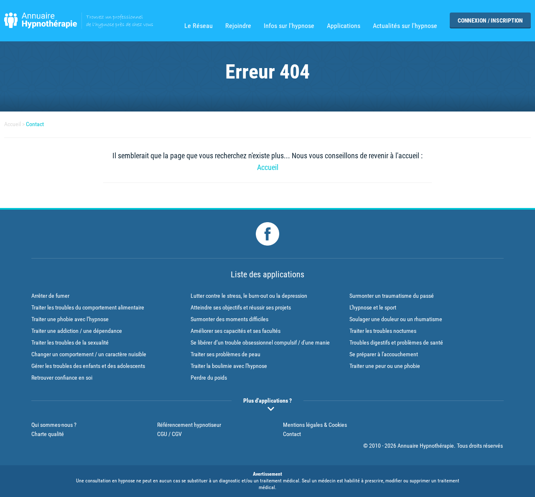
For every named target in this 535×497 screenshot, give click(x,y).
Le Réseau (198, 25)
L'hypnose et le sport (372, 307)
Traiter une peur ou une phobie (384, 366)
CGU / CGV (169, 434)
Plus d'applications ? (267, 400)
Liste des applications (267, 274)
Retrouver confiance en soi (61, 377)
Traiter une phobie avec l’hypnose (70, 319)
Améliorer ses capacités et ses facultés (235, 330)
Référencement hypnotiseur (189, 424)
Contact (35, 124)
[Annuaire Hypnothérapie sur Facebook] (267, 234)
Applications (343, 25)
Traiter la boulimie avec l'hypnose (229, 366)
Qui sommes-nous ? (53, 424)
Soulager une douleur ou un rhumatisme (395, 319)
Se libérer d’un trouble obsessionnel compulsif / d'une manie (260, 342)
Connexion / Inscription (490, 20)
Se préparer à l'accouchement (383, 354)
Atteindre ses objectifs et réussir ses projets (241, 307)
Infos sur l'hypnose (289, 25)
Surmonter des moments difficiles (229, 319)
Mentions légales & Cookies (315, 424)
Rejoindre (238, 25)
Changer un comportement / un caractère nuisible (88, 354)
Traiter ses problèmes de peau (225, 354)
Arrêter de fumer (50, 295)
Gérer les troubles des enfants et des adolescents (88, 366)
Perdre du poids (209, 377)
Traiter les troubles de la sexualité (70, 342)
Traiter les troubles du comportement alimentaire (87, 307)
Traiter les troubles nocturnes (382, 330)
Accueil (12, 124)
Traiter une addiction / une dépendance (76, 330)
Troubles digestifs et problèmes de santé (396, 342)
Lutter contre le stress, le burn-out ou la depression (249, 295)
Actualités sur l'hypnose (405, 25)
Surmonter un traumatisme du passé (391, 295)
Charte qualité (47, 434)
